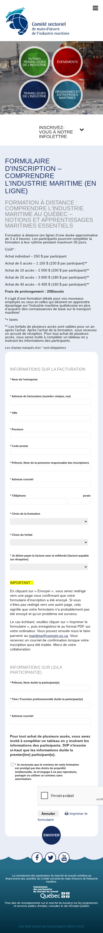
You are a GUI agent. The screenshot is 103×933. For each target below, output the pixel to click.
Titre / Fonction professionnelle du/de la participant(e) (46, 699)
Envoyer (52, 835)
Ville (13, 412)
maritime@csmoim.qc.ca (48, 636)
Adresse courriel (21, 479)
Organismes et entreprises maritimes (67, 95)
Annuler (48, 814)
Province (16, 429)
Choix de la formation (25, 513)
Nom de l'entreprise (24, 379)
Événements (67, 62)
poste (86, 495)
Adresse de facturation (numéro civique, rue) (40, 396)
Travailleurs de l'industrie (34, 95)
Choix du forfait (21, 534)
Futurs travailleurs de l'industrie (34, 62)
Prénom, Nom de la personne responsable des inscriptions (49, 462)
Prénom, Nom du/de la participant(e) (35, 682)
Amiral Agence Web (60, 926)
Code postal (19, 445)
